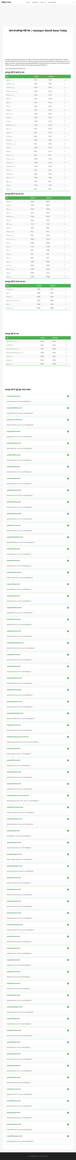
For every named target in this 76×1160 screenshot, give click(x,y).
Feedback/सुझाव (52, 2)
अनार (7, 239)
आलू (7, 80)
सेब (7, 201)
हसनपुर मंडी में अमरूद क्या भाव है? (14, 572)
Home (28, 2)
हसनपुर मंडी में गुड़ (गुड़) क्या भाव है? (14, 866)
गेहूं (7, 293)
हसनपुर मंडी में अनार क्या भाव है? (14, 889)
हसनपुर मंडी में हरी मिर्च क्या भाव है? (14, 408)
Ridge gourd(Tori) (11, 349)
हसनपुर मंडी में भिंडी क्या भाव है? (14, 455)
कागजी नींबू (8, 345)
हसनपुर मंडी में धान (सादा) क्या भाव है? (15, 807)
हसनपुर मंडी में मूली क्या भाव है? (13, 467)
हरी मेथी (8, 136)
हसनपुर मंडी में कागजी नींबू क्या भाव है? (15, 713)
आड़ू (7, 273)
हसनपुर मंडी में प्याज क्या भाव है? (14, 525)
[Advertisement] (38, 14)
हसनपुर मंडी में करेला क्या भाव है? (14, 772)
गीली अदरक (9, 341)
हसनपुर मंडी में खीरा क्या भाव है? (14, 502)
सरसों (7, 297)
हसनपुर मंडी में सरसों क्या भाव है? (14, 901)
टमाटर (7, 110)
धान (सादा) (8, 289)
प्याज (7, 121)
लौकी (7, 95)
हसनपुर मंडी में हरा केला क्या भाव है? (14, 701)
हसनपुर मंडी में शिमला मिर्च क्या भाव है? (15, 537)
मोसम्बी (7, 216)
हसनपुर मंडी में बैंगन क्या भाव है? (13, 431)
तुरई (7, 106)
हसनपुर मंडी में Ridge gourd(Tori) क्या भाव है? (18, 737)
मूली (7, 102)
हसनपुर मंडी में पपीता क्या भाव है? (14, 631)
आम (7, 228)
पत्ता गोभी (8, 87)
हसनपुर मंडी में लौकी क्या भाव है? (14, 443)
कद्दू (7, 129)
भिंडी (7, 99)
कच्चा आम (8, 174)
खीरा (7, 114)
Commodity (35, 2)
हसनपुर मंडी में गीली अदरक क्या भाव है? (15, 643)
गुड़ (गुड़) (8, 356)
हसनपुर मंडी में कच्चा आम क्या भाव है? (15, 924)
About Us (43, 2)
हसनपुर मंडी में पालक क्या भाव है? (14, 513)
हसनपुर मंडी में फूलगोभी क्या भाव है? (14, 819)
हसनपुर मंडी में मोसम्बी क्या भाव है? (14, 607)
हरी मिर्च (8, 84)
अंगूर (7, 261)
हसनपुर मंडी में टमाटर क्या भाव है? (14, 490)
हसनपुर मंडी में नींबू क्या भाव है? (13, 584)
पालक (7, 117)
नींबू (7, 209)
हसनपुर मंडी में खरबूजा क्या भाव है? (14, 854)
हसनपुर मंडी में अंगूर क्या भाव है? (13, 1054)
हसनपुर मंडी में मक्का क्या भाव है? (14, 913)
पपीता (7, 224)
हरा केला (8, 144)
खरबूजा (8, 235)
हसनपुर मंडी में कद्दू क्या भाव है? (13, 549)
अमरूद (7, 205)
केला (7, 220)
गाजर (7, 170)
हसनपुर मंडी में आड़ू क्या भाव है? (13, 1112)
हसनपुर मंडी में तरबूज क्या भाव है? (14, 842)
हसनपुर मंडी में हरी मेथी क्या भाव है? (14, 678)
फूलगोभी (8, 166)
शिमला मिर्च (8, 125)
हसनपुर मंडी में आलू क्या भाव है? (13, 396)
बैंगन (7, 91)
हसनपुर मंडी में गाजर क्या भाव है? (14, 878)
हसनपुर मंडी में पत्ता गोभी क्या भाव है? (14, 420)
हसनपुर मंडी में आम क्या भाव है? (13, 654)
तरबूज (7, 231)
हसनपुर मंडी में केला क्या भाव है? (14, 619)
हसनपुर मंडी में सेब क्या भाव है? (13, 560)
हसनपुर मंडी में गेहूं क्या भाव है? (13, 831)
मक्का (7, 300)
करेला (7, 159)
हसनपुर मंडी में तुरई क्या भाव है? (13, 478)
